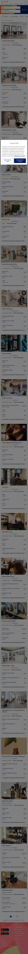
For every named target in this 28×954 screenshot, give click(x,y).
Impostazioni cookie (7, 160)
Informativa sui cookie (19, 156)
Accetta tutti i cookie (20, 160)
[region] (14, 152)
